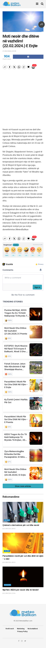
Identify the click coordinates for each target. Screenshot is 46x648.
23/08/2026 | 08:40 (9, 528)
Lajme (7, 520)
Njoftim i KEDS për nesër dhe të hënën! (21, 590)
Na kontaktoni (33, 629)
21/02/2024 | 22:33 (9, 51)
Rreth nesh (10, 629)
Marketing (20, 629)
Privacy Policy (22, 631)
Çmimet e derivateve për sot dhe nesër (21, 525)
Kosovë (7, 585)
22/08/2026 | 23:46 (9, 593)
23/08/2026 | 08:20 (9, 562)
